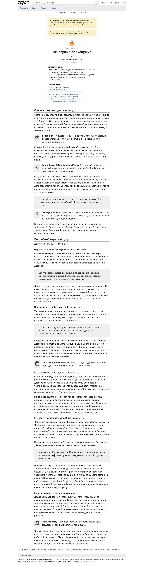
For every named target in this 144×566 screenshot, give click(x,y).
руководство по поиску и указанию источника (67, 33)
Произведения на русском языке (93, 549)
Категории (24, 549)
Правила (44, 8)
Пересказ (63, 12)
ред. (74, 111)
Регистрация (115, 3)
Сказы (108, 549)
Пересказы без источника (56, 549)
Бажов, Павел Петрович (72, 48)
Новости (54, 8)
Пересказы (24, 8)
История (83, 12)
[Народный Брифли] (23, 3)
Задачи (34, 8)
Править (73, 12)
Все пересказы (116, 549)
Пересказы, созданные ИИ (37, 549)
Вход (124, 3)
